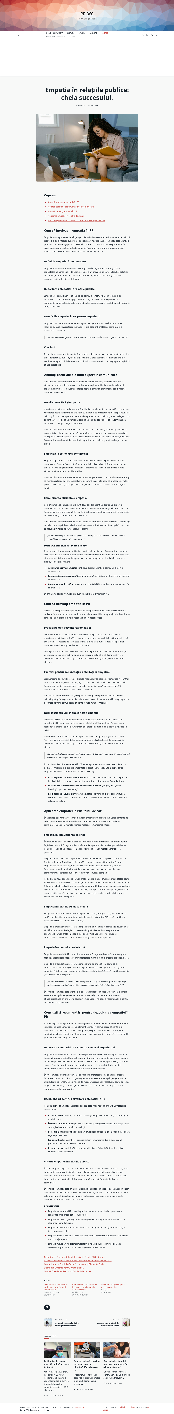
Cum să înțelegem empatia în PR (63, 202)
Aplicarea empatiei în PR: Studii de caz (66, 215)
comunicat (81, 105)
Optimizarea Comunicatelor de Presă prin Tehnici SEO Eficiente (74, 1257)
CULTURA (70, 33)
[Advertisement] (87, 58)
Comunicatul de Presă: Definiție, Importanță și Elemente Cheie (74, 1264)
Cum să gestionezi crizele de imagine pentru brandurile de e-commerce (84, 1287)
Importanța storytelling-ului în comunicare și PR (113, 1285)
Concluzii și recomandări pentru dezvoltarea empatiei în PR (76, 220)
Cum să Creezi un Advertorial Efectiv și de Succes (67, 1271)
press (47, 1395)
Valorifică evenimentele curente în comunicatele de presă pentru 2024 (78, 1260)
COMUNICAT (58, 33)
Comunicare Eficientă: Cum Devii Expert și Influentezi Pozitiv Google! (55, 1287)
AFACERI (82, 33)
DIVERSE (105, 33)
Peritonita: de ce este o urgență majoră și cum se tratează (57, 1364)
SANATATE (93, 33)
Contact (72, 37)
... (84, 1384)
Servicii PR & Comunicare (55, 37)
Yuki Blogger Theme (127, 1407)
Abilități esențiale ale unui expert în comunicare (71, 206)
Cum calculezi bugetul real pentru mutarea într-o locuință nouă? (116, 1364)
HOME (48, 33)
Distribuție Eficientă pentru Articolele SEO (64, 1267)
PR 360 (87, 14)
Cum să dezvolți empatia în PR (62, 211)
